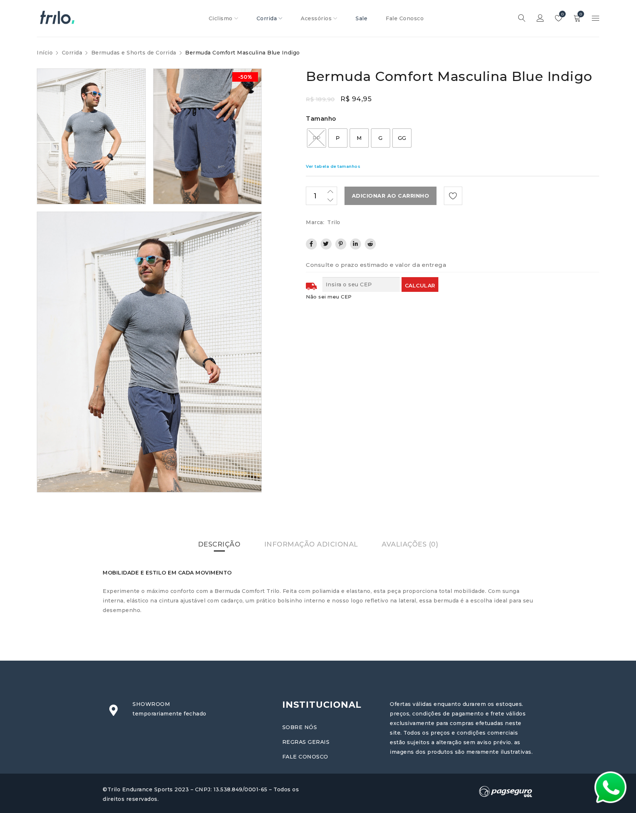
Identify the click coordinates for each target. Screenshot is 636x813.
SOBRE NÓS (299, 727)
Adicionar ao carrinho (391, 195)
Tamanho (321, 118)
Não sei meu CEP (329, 297)
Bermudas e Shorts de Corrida (133, 52)
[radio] (316, 138)
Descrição (219, 544)
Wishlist (561, 14)
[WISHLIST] (453, 196)
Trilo (333, 222)
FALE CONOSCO (305, 756)
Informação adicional (311, 544)
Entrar (540, 18)
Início (45, 52)
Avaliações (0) (410, 544)
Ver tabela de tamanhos (333, 166)
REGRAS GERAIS (306, 742)
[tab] (219, 544)
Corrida (72, 52)
